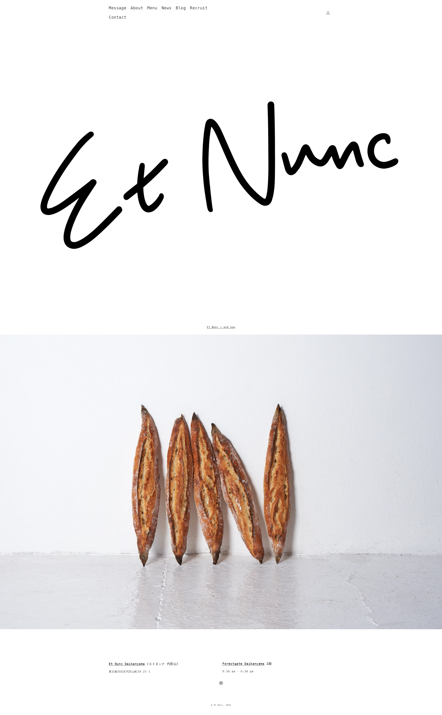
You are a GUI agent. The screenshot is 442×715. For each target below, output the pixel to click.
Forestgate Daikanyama (243, 663)
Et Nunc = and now (221, 327)
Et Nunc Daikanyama (127, 663)
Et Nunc (218, 705)
